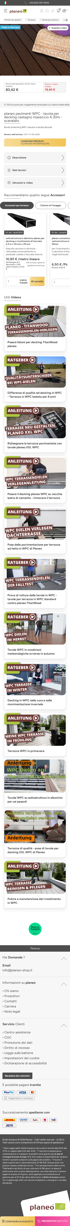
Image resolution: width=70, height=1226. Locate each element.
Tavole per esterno (50, 20)
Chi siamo (11, 991)
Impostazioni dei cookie (21, 1058)
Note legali (12, 1011)
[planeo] (46, 1207)
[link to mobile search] (47, 10)
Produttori (12, 996)
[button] (5, 2)
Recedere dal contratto (17, 1075)
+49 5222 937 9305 (39, 2)
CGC (7, 1037)
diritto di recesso (51, 1177)
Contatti (10, 1001)
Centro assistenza (17, 1032)
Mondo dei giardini (13, 20)
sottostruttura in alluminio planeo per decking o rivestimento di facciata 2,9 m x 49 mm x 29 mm (25, 241)
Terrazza (31, 20)
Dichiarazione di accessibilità (25, 1063)
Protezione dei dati (18, 1043)
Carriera (10, 1006)
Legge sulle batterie (18, 1053)
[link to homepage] (18, 11)
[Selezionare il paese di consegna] (5, 2)
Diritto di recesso (17, 1048)
